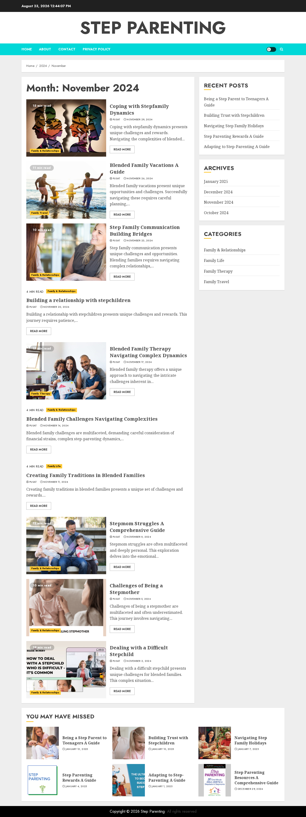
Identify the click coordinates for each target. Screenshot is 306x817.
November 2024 (218, 202)
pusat (116, 119)
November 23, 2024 (140, 240)
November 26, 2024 (140, 178)
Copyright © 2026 (125, 811)
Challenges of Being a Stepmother (136, 588)
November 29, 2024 (139, 119)
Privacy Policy (96, 49)
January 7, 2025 (248, 749)
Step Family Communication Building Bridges (145, 230)
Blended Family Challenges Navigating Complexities (92, 419)
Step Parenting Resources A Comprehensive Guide (256, 778)
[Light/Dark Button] (271, 49)
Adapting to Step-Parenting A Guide (237, 146)
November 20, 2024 (56, 307)
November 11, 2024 (55, 482)
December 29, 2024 (250, 789)
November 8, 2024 (139, 537)
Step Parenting (153, 27)
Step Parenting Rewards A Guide (234, 136)
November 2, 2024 (139, 661)
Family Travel (39, 213)
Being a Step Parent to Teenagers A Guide (84, 740)
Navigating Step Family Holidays (234, 125)
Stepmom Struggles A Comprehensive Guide (137, 526)
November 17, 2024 (139, 362)
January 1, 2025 (162, 786)
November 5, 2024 (139, 599)
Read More (122, 149)
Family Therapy (40, 393)
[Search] (281, 49)
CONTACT (67, 49)
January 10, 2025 (163, 749)
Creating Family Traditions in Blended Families (85, 475)
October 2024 (216, 212)
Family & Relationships (45, 151)
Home (27, 49)
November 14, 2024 (55, 425)
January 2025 (216, 181)
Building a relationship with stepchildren (78, 300)
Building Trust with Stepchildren (234, 115)
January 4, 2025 (76, 786)
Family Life (54, 466)
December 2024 (218, 191)
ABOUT (45, 49)
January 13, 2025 (77, 749)
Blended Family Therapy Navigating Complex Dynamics (148, 352)
